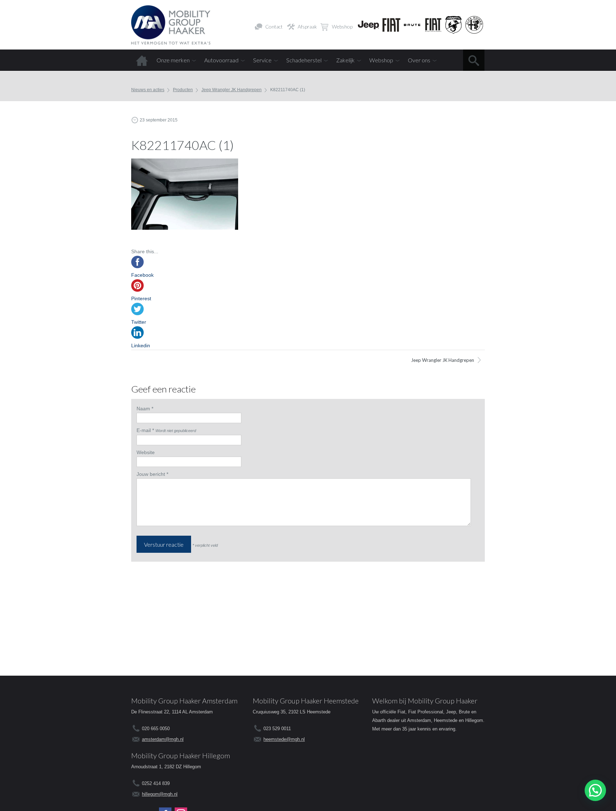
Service (262, 60)
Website (146, 452)
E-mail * (145, 430)
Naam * (145, 408)
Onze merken (173, 60)
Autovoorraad (221, 60)
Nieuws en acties (147, 89)
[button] (595, 790)
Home (142, 60)
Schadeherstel (304, 60)
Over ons (419, 60)
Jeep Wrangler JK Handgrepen (231, 89)
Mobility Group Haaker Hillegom (180, 755)
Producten (183, 89)
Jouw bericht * (152, 474)
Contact (274, 27)
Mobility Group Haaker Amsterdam (184, 700)
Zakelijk (345, 60)
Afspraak (307, 27)
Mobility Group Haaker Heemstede (306, 700)
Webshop (342, 27)
